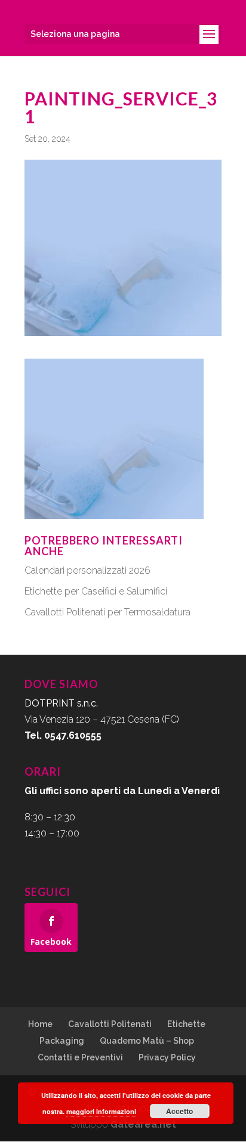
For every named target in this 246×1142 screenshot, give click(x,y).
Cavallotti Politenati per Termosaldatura (107, 612)
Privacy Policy (167, 1057)
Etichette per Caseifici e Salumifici (95, 591)
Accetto (179, 1111)
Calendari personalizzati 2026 (87, 570)
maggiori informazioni (101, 1111)
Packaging (61, 1040)
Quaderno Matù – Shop (147, 1040)
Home (40, 1024)
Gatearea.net (143, 1124)
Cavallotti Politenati (110, 1024)
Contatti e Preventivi (80, 1057)
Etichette (186, 1024)
